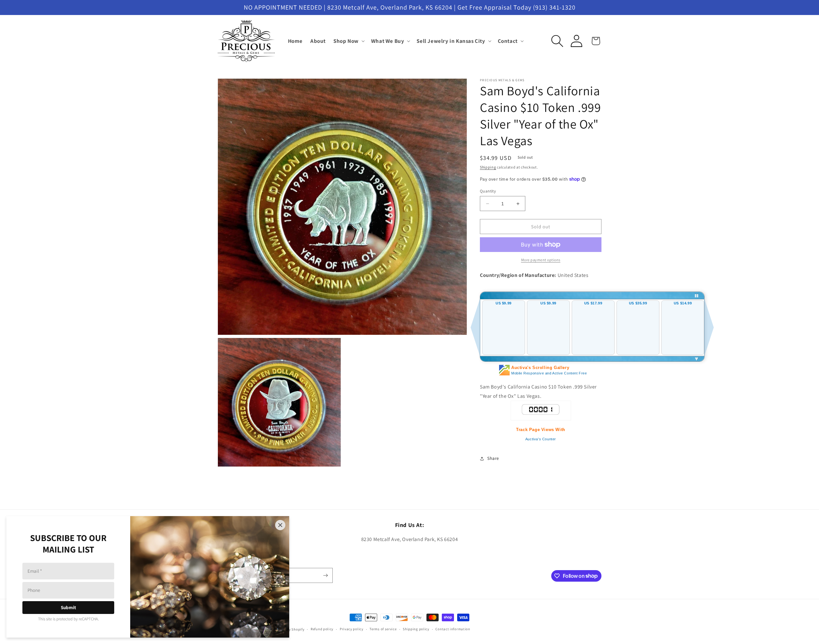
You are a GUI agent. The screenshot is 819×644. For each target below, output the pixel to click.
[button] (348, 41)
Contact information (452, 629)
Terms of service (383, 629)
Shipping (488, 167)
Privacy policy (351, 629)
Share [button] (493, 458)
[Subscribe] (325, 575)
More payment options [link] (541, 259)
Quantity (488, 191)
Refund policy (322, 629)
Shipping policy (416, 629)
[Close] (280, 525)
